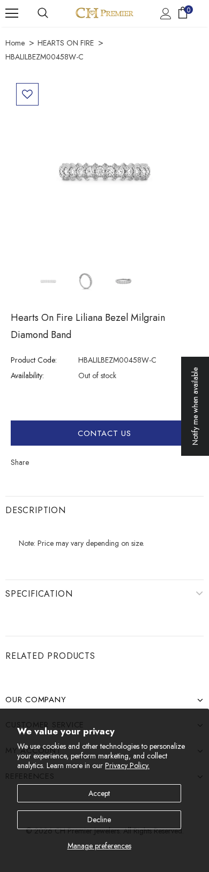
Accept (99, 793)
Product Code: (34, 360)
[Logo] (104, 13)
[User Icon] (165, 13)
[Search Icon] (43, 13)
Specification (38, 594)
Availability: (27, 375)
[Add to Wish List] (27, 94)
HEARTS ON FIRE (66, 42)
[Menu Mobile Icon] (11, 13)
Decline (99, 819)
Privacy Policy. (127, 765)
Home (15, 42)
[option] (104, 171)
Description (35, 510)
